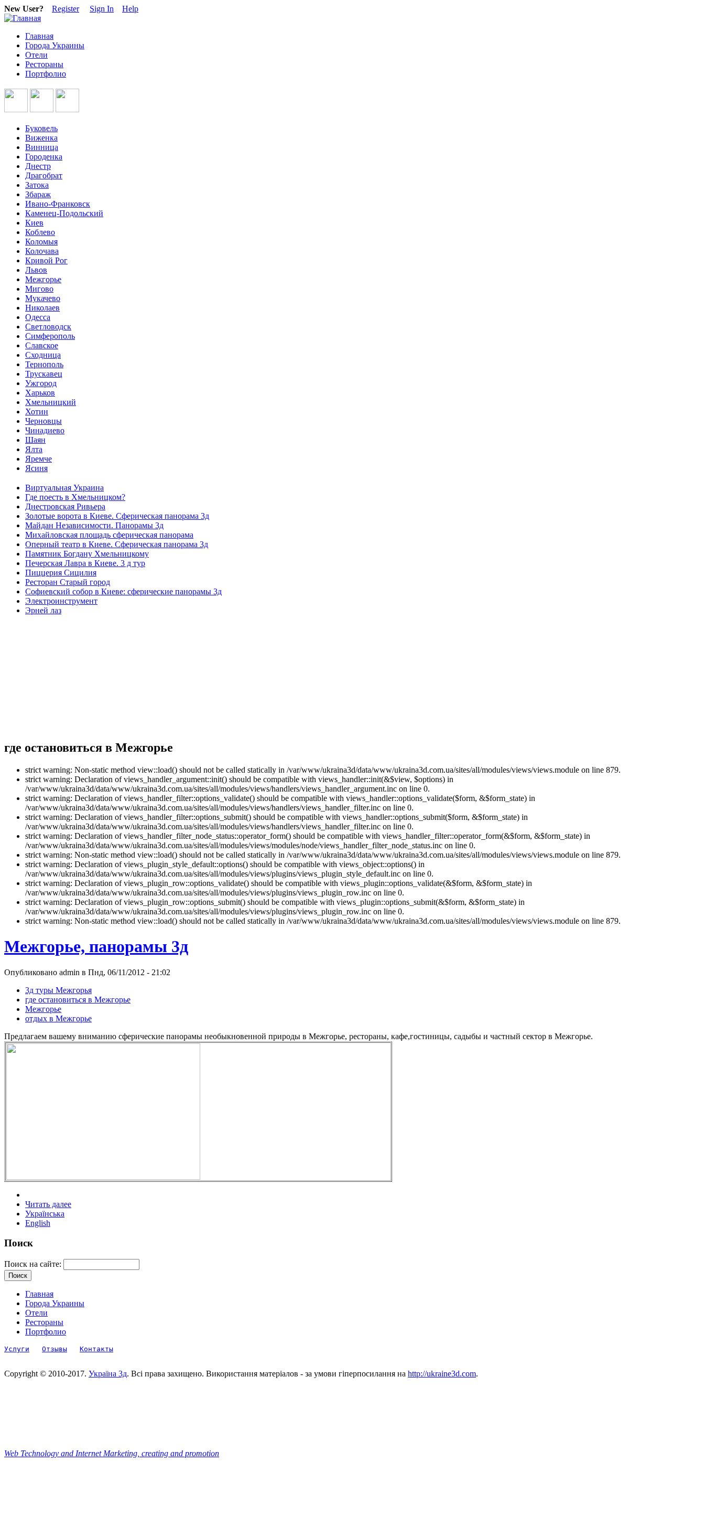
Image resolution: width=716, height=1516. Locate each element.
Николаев (42, 307)
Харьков (40, 392)
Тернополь (44, 364)
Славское (41, 345)
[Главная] (22, 18)
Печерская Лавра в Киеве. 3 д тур (85, 563)
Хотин (36, 411)
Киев (34, 222)
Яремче (38, 458)
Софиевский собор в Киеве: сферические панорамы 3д (123, 591)
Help (130, 8)
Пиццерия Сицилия (60, 572)
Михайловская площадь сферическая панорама (109, 534)
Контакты (96, 1349)
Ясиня (36, 468)
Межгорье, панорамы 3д (96, 946)
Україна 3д (108, 1373)
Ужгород (41, 383)
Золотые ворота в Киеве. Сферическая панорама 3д (117, 515)
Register (65, 8)
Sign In (102, 8)
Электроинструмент (61, 600)
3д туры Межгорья (58, 990)
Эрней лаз (43, 610)
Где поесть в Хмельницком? (75, 497)
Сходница (43, 354)
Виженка (41, 137)
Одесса (37, 317)
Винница (41, 147)
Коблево (40, 232)
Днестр (38, 166)
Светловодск (48, 326)
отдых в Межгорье (58, 1018)
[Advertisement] (51, 677)
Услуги (16, 1349)
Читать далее (48, 1204)
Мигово (39, 288)
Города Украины (54, 45)
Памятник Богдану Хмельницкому (87, 553)
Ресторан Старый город (67, 582)
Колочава (42, 251)
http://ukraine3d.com (442, 1373)
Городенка (43, 156)
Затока (37, 184)
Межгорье (43, 279)
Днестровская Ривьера (65, 506)
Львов (36, 269)
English (37, 1223)
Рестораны (44, 64)
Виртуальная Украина (64, 487)
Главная (39, 35)
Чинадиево (44, 430)
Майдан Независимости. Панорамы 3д (94, 525)
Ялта (33, 449)
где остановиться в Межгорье (78, 999)
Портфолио (45, 73)
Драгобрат (43, 175)
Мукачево (42, 298)
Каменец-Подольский (64, 213)
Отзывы (54, 1349)
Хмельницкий (50, 402)
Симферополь (50, 336)
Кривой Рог (46, 260)
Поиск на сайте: (33, 1263)
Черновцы (43, 421)
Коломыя (41, 241)
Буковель (41, 128)
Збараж (38, 194)
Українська (44, 1213)
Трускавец (43, 373)
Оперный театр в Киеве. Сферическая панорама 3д (116, 544)
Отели (36, 54)
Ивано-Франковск (57, 203)
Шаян (35, 439)
